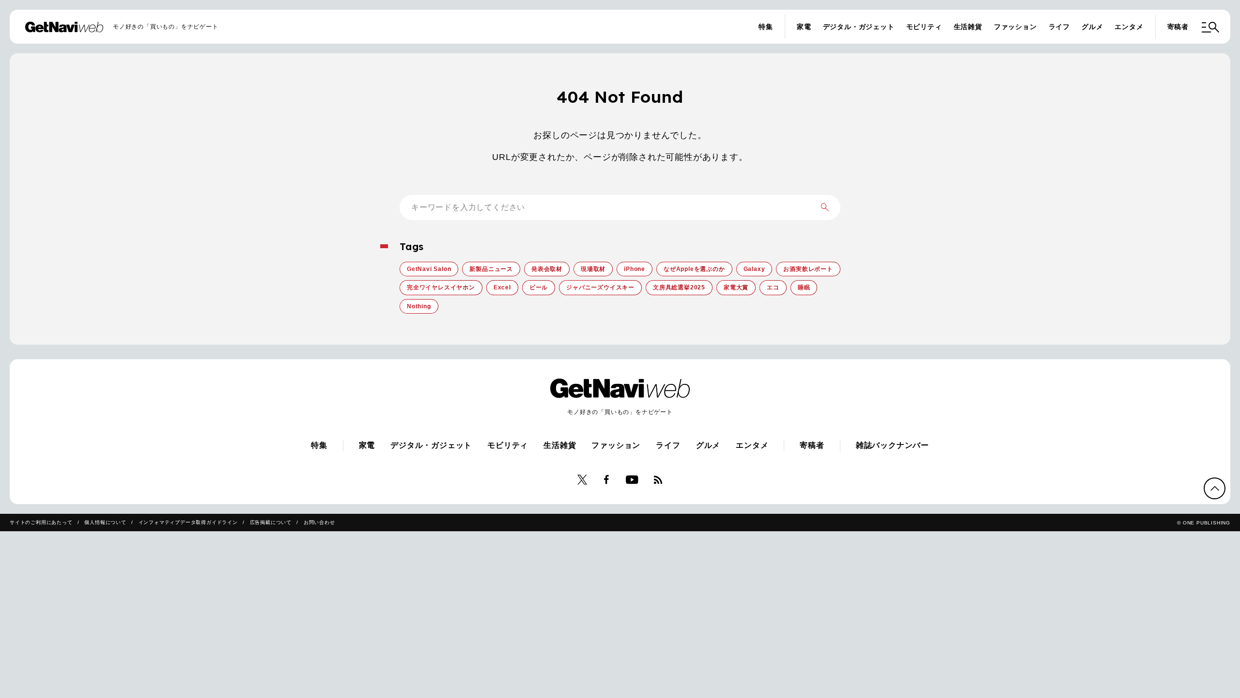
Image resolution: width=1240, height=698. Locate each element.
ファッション (1015, 26)
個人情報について (105, 522)
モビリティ (924, 26)
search (825, 207)
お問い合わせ (319, 522)
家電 (804, 26)
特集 (766, 26)
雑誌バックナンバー (892, 445)
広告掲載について (271, 522)
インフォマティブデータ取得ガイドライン (188, 522)
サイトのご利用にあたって (41, 522)
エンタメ (1129, 26)
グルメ (1092, 26)
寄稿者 (1178, 26)
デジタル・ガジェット (859, 26)
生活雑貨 (968, 26)
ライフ (1059, 26)
